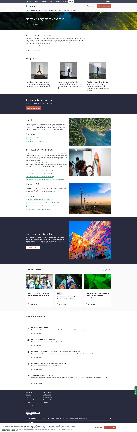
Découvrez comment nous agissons (34, 46)
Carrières (108, 1)
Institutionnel (65, 1)
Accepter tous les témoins (110, 427)
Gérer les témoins (98, 427)
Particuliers (44, 1)
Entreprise (51, 1)
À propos (71, 1)
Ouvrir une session (104, 6)
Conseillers (57, 1)
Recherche (90, 6)
